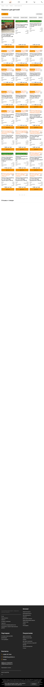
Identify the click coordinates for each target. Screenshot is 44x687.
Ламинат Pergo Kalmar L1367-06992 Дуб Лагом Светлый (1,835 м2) (21, 97)
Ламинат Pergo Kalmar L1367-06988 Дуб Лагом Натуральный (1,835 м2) (21, 74)
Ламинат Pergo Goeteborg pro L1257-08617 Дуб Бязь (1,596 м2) (7, 55)
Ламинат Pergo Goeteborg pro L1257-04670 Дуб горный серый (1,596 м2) (7, 179)
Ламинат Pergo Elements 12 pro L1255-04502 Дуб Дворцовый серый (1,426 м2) (7, 137)
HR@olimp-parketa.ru (6, 664)
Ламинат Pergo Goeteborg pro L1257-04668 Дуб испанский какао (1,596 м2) (22, 26)
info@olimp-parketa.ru (9, 657)
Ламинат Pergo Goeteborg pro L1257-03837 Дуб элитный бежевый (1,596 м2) (7, 116)
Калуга (5, 659)
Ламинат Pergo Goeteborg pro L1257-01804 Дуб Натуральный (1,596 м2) (22, 179)
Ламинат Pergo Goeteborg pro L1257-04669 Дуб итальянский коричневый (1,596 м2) (36, 159)
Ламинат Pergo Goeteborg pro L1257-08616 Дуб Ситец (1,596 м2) (22, 55)
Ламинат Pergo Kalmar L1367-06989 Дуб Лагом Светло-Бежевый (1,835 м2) (7, 74)
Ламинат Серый (24, 17)
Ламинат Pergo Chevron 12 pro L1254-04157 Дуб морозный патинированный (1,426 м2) (36, 138)
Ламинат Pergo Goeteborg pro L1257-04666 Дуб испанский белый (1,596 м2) (7, 35)
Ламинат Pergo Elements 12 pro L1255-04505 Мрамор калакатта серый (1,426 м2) (22, 137)
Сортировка (39, 14)
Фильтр (4, 14)
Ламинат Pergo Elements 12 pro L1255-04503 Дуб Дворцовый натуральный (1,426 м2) (36, 116)
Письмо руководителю (27, 646)
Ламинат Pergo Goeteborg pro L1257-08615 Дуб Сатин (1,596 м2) (36, 55)
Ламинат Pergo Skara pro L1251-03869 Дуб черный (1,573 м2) (36, 25)
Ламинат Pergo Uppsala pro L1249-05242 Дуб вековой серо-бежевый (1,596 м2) (7, 159)
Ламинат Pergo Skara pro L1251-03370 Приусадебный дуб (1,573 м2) (22, 158)
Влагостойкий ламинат (6, 17)
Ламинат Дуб (16, 17)
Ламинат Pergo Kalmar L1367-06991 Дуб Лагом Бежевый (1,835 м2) (35, 97)
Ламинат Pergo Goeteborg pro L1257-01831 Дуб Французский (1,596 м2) (36, 179)
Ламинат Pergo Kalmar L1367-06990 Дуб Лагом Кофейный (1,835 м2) (35, 74)
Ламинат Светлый (33, 17)
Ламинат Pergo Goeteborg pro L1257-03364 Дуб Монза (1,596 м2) (22, 115)
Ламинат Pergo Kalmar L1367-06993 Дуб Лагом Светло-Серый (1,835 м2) (7, 97)
